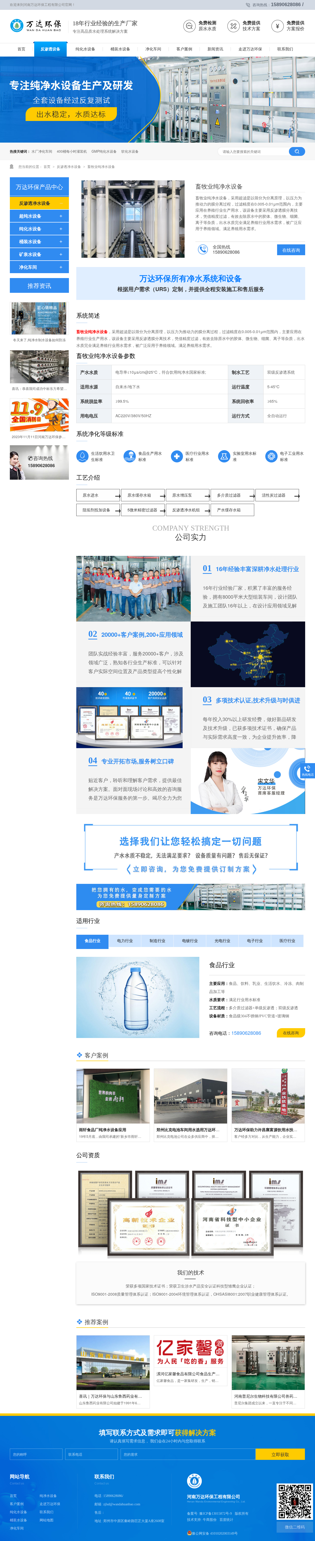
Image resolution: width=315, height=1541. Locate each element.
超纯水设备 (30, 216)
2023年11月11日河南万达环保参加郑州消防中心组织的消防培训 (61, 421)
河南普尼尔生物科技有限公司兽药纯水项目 (271, 1396)
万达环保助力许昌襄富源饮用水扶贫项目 (269, 1129)
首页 (47, 166)
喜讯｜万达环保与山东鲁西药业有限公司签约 (118, 1396)
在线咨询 (291, 250)
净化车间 (28, 267)
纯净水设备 (48, 1496)
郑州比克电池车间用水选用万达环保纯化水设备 (198, 1129)
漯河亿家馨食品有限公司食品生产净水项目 (194, 1374)
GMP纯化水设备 (104, 151)
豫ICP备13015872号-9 (215, 1513)
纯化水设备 (30, 228)
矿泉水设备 (30, 254)
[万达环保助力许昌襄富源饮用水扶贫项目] (268, 1096)
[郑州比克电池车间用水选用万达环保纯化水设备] (190, 1096)
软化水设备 (130, 151)
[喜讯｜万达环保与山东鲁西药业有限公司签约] (113, 1362)
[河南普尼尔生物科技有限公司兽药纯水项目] (268, 1362)
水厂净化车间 (42, 151)
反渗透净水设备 (69, 166)
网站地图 (46, 1520)
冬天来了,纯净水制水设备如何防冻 (39, 324)
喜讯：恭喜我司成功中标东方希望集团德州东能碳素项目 (55, 373)
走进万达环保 (50, 1504)
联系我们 (46, 1512)
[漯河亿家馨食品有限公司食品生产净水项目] (190, 1351)
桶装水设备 (30, 241)
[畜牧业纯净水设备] (36, 33)
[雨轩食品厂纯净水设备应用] (113, 1096)
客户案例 (17, 1504)
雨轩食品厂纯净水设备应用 (102, 1129)
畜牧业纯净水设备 (101, 166)
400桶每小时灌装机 (72, 151)
